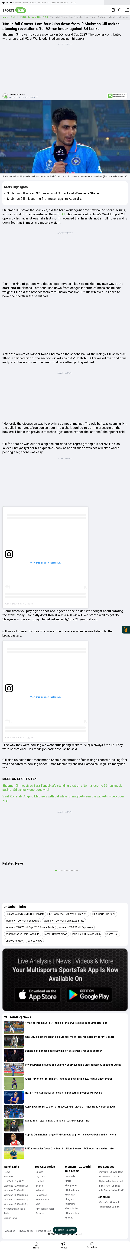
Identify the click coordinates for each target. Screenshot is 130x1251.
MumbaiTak (34, 3)
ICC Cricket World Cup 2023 (34, 17)
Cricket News (10, 1218)
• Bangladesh (71, 1185)
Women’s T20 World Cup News (16, 1204)
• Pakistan (70, 1194)
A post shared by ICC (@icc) (19, 603)
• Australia (70, 1176)
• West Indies (71, 1208)
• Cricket (39, 1172)
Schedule (8, 1176)
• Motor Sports (42, 1199)
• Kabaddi (39, 1190)
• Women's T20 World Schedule (108, 1202)
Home (5, 17)
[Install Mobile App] (113, 10)
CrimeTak (45, 3)
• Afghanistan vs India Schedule (109, 1206)
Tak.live (72, 3)
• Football (39, 1181)
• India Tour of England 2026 (109, 1186)
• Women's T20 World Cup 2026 (110, 1172)
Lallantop (55, 3)
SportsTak (7, 3)
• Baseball (40, 1213)
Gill (63, 214)
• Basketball (41, 1195)
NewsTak (17, 3)
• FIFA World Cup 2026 (108, 1176)
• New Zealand (72, 1213)
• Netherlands (72, 1190)
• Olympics (40, 1176)
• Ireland (69, 1217)
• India (68, 1181)
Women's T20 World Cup (16, 1186)
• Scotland (70, 1204)
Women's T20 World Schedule (14, 1190)
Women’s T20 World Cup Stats (16, 1195)
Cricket (14, 17)
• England (69, 1199)
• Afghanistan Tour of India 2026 (111, 1181)
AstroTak (64, 3)
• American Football (44, 1209)
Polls (6, 1213)
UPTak (25, 3)
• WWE (38, 1204)
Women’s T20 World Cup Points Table (16, 1199)
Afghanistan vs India (14, 1209)
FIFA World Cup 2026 (14, 1181)
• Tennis (39, 1186)
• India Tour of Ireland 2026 (111, 1190)
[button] (14, 1027)
